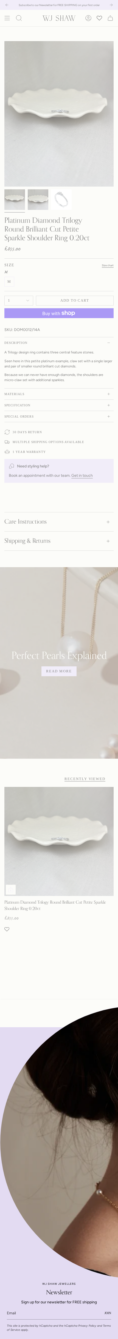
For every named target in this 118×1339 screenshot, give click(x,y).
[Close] (110, 1035)
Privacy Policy (87, 1325)
